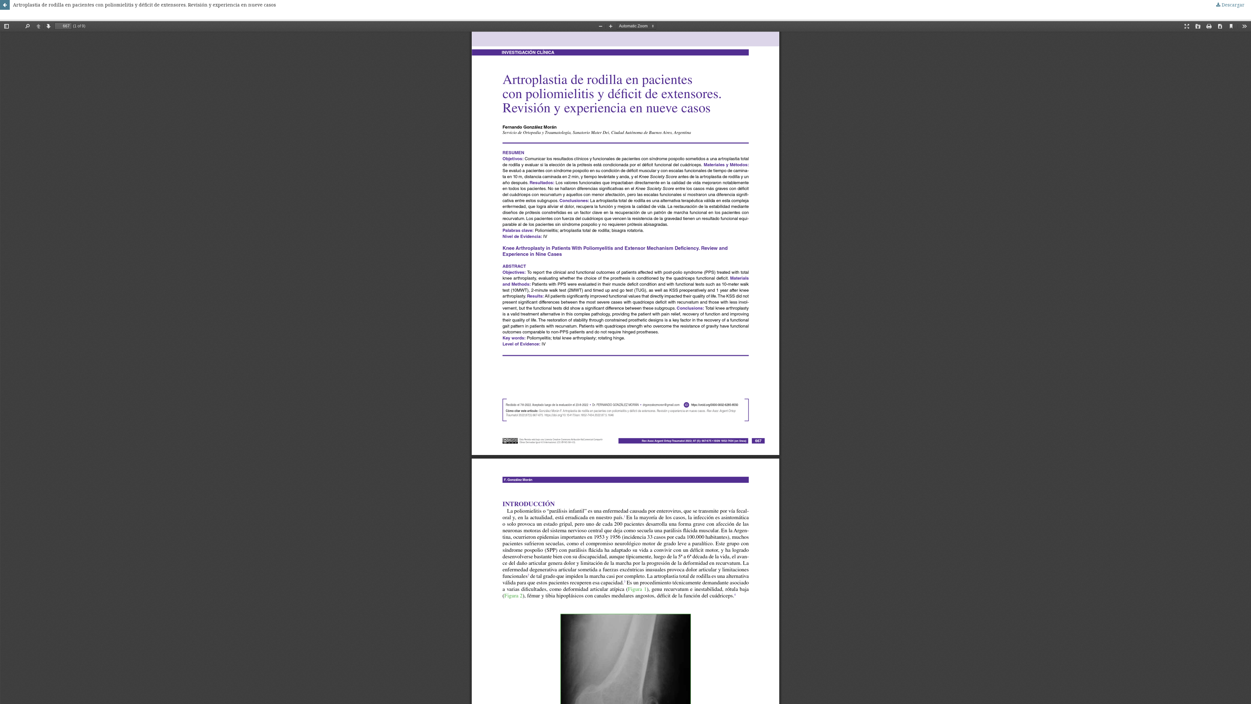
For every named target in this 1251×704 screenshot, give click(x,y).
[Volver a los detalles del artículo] (5, 5)
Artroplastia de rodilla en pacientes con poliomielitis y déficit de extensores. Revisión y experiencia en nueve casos (144, 5)
